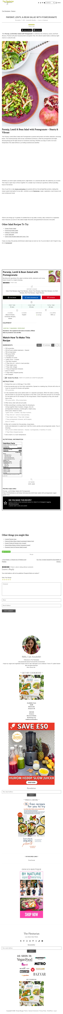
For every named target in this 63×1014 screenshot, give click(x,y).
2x (55, 345)
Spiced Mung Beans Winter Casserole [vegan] (17, 545)
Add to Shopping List (32, 297)
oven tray (6, 328)
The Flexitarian (6, 11)
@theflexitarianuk (14, 504)
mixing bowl (21, 328)
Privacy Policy (42, 1011)
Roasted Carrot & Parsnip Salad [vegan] (16, 547)
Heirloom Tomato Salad (11, 232)
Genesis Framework (34, 1011)
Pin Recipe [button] (52, 297)
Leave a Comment (43, 20)
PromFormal (31, 860)
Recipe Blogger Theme (22, 1011)
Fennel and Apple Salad (11, 230)
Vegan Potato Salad (10, 228)
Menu (59, 2)
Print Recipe (38, 30)
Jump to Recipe (27, 30)
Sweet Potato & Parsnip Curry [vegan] (15, 543)
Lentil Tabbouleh (9, 234)
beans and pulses (20, 189)
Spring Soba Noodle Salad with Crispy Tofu (17, 236)
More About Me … (31, 667)
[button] (29, 24)
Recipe (13, 11)
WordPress (50, 1011)
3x (58, 345)
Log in (55, 1011)
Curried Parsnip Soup (10, 539)
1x (52, 345)
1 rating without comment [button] (26, 567)
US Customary (46, 345)
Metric (39, 345)
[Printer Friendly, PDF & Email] (6, 551)
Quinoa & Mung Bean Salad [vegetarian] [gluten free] (19, 541)
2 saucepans (13, 328)
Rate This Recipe (6, 577)
